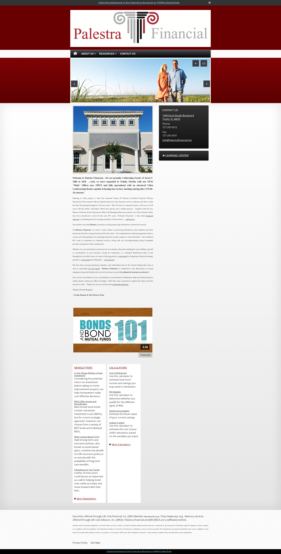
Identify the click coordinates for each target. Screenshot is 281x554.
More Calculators (121, 444)
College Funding (116, 423)
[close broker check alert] (209, 2)
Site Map (95, 542)
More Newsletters (86, 498)
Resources (106, 53)
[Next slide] (206, 84)
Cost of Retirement (118, 373)
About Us (87, 53)
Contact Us (128, 53)
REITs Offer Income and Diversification (85, 402)
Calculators (118, 367)
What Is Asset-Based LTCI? (87, 437)
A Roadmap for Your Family (87, 470)
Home (75, 54)
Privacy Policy (80, 542)
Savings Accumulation (119, 411)
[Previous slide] (74, 84)
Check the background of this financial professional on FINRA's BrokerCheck (138, 2)
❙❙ (204, 63)
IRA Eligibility (115, 392)
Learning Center (177, 155)
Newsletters (83, 367)
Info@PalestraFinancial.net (177, 140)
